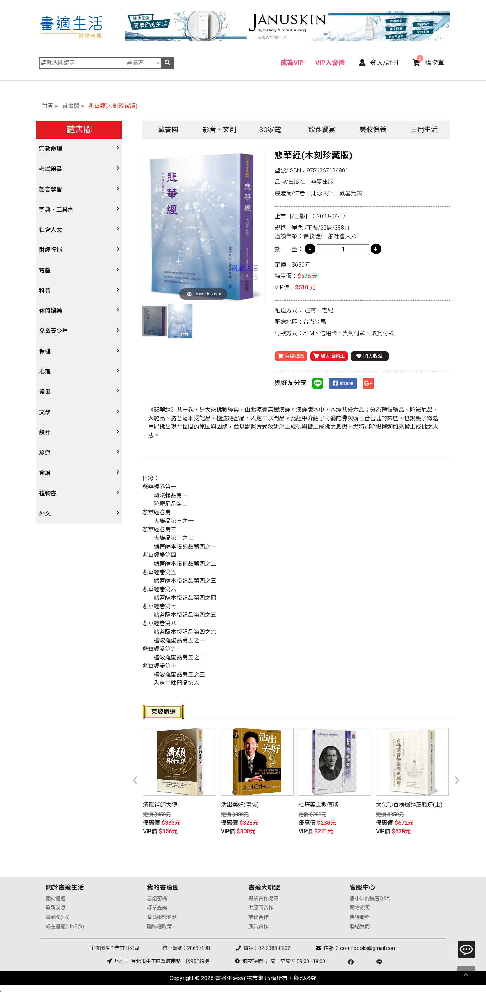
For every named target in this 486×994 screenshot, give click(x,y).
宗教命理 (50, 148)
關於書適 (55, 899)
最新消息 (55, 908)
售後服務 (360, 917)
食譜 (45, 473)
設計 (45, 432)
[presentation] (135, 779)
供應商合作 (260, 908)
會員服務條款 (162, 917)
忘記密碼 (157, 899)
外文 (45, 513)
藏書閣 (70, 106)
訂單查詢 (157, 908)
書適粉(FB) (58, 917)
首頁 (47, 106)
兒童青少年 (53, 331)
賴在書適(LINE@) (65, 927)
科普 (45, 290)
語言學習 (50, 189)
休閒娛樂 (50, 311)
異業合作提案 (263, 899)
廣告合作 (258, 927)
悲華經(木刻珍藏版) (112, 106)
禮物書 (47, 493)
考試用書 (50, 169)
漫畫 (45, 392)
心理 (45, 371)
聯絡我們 (360, 927)
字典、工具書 (56, 209)
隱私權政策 (159, 927)
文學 (45, 412)
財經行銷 (50, 250)
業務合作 (258, 917)
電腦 (45, 270)
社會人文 (50, 229)
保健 (45, 351)
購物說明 (360, 908)
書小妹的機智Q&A (370, 899)
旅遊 (45, 452)
